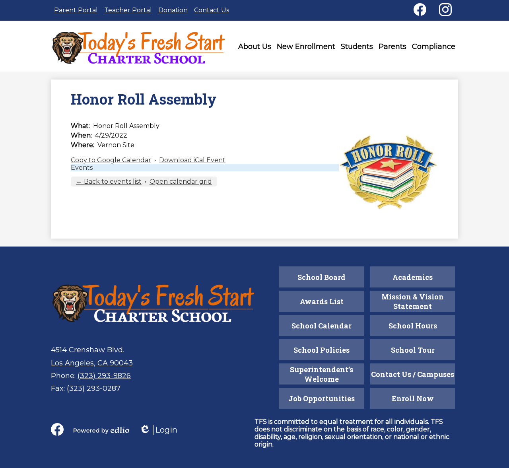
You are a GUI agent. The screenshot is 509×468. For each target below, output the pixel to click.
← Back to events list (109, 181)
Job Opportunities (321, 398)
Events (82, 167)
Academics (412, 277)
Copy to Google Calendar (111, 160)
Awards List (322, 301)
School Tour (413, 350)
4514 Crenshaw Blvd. (87, 350)
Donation (173, 10)
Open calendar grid (181, 181)
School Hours (413, 325)
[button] (254, 48)
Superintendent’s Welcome (321, 374)
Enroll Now (413, 398)
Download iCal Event (192, 160)
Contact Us (211, 10)
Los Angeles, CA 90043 (92, 363)
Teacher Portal (128, 10)
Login (158, 430)
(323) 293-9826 (104, 375)
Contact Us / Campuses (412, 374)
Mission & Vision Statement (412, 301)
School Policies (321, 350)
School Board (321, 277)
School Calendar (321, 325)
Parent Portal (76, 10)
